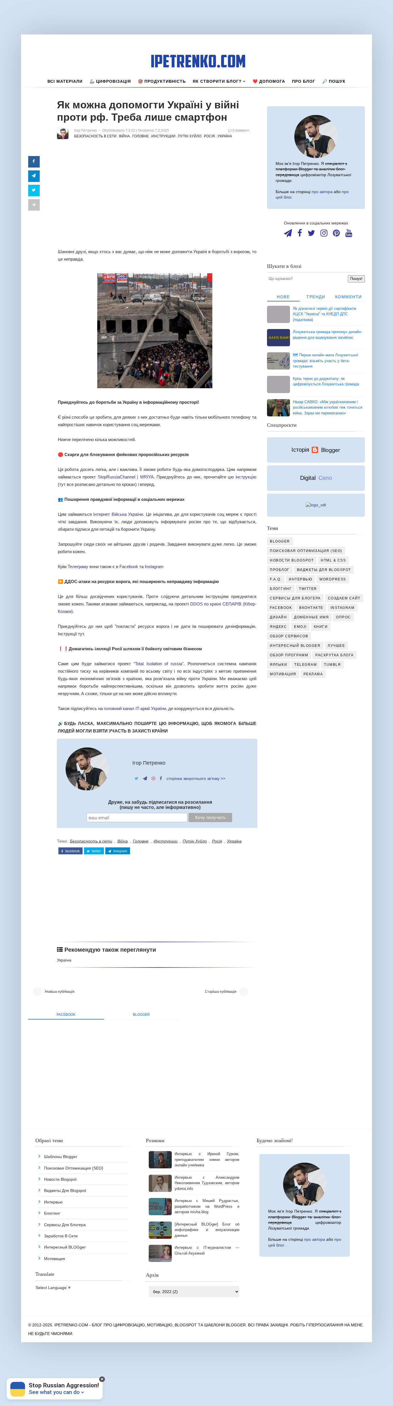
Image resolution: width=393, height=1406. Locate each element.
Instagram (154, 566)
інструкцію (246, 476)
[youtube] (348, 234)
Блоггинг (281, 589)
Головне (140, 136)
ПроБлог (280, 570)
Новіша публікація (60, 992)
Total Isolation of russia (158, 663)
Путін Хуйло (189, 136)
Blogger (280, 541)
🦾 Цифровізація (110, 81)
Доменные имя (311, 617)
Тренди (315, 297)
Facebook (128, 566)
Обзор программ (289, 655)
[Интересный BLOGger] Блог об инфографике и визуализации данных (207, 1230)
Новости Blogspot (292, 560)
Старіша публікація (220, 992)
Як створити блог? (217, 81)
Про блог (303, 81)
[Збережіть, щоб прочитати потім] (34, 162)
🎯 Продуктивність (162, 81)
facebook (72, 851)
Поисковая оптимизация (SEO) (306, 551)
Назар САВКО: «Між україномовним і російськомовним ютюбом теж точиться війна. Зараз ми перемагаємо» (327, 407)
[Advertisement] (157, 200)
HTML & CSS (333, 560)
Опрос (343, 617)
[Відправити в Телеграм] (34, 176)
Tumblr (332, 665)
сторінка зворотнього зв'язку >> (196, 778)
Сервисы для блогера (295, 598)
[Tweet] (34, 190)
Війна (124, 136)
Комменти (348, 297)
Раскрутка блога (334, 655)
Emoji (300, 627)
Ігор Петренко (148, 763)
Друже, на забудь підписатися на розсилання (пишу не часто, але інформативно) (160, 805)
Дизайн (278, 617)
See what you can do (54, 1392)
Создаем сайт (344, 598)
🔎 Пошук (334, 81)
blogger (141, 1015)
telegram (119, 851)
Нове (283, 297)
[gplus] (288, 234)
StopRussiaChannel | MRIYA (126, 476)
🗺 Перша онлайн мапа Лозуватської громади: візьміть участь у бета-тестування (325, 360)
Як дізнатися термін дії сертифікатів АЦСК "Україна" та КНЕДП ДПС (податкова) (324, 314)
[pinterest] (336, 234)
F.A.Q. (276, 579)
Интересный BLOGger (295, 646)
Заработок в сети (61, 1236)
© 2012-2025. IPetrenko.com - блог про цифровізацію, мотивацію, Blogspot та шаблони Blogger (137, 1325)
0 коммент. (241, 130)
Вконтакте (311, 608)
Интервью (300, 579)
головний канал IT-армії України (135, 708)
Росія (209, 136)
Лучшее (336, 646)
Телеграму (78, 566)
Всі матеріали (65, 81)
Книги (321, 627)
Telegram (305, 665)
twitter (96, 851)
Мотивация (283, 674)
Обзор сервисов (289, 636)
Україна (225, 136)
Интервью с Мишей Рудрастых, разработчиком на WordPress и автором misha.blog (207, 1206)
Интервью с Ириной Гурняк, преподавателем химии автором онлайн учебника (207, 1159)
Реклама (313, 674)
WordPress (332, 579)
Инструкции (163, 136)
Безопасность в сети (95, 136)
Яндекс (278, 627)
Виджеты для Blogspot (324, 570)
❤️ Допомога (269, 81)
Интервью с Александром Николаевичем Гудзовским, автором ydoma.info (207, 1183)
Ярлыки (278, 665)
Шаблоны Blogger (60, 1156)
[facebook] (299, 234)
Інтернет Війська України (118, 514)
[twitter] (311, 234)
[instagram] (323, 234)
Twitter (308, 589)
